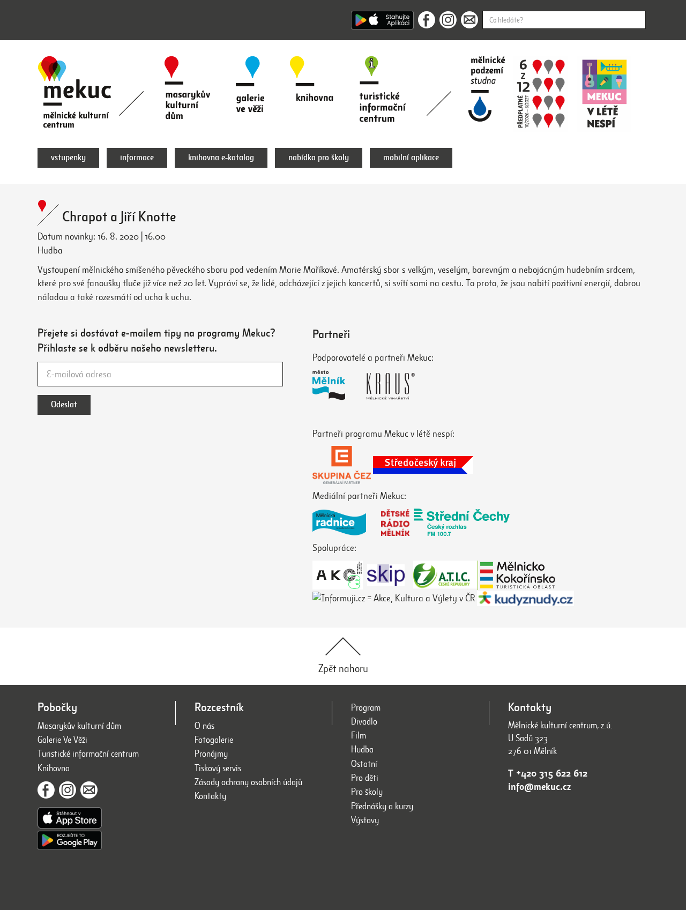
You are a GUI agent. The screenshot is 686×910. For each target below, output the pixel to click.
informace (137, 157)
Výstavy (365, 820)
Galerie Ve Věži (62, 739)
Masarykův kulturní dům (79, 726)
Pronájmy (211, 753)
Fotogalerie (214, 739)
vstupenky (68, 157)
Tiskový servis (218, 768)
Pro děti (364, 778)
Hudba (362, 749)
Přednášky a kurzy (382, 806)
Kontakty (210, 796)
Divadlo (364, 721)
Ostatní (364, 764)
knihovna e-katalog (221, 157)
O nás (204, 726)
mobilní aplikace (411, 157)
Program (366, 707)
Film (358, 735)
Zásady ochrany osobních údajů (248, 782)
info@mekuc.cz (539, 787)
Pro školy (367, 791)
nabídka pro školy (318, 157)
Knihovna (54, 768)
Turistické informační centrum (88, 753)
